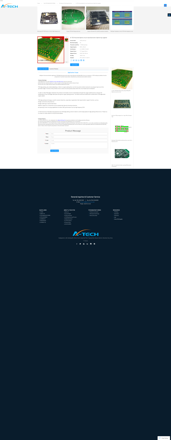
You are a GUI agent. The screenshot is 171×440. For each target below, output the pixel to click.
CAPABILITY (141, 5)
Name (46, 133)
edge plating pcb (61, 120)
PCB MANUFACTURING (121, 5)
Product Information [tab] (43, 68)
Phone (47, 137)
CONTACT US (158, 5)
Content (46, 143)
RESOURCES (150, 5)
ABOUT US (111, 5)
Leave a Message (54, 150)
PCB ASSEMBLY (132, 5)
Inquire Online (74, 64)
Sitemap (86, 240)
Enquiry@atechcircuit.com (88, 202)
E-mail (46, 140)
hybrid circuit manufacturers (56, 81)
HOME (105, 5)
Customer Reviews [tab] (53, 68)
